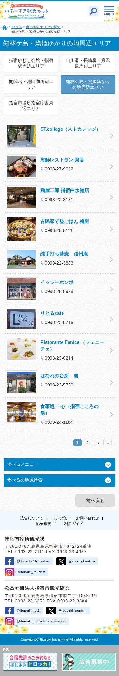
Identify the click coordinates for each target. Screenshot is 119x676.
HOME (5, 27)
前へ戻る (95, 500)
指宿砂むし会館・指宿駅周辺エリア (31, 63)
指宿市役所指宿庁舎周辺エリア (31, 105)
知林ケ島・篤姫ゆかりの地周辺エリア (88, 84)
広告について (31, 518)
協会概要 (43, 524)
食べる (16, 27)
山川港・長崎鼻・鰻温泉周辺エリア (88, 63)
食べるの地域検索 (25, 479)
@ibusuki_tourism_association (41, 621)
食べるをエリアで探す (43, 27)
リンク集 (59, 518)
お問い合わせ (87, 518)
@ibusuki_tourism (31, 572)
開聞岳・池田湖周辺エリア (31, 84)
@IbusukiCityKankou (33, 561)
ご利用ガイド (71, 524)
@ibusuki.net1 (28, 610)
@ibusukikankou (82, 561)
